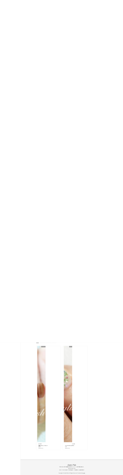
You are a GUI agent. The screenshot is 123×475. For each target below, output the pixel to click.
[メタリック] (41, 393)
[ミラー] (68, 393)
